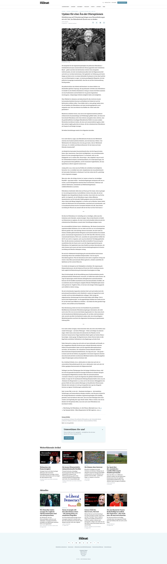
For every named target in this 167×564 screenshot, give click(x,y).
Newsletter (108, 2)
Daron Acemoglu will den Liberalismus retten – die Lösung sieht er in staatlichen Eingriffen (70, 512)
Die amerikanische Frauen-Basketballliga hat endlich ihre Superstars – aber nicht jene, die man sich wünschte (116, 512)
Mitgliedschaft (122, 2)
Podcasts (86, 6)
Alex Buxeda (98, 526)
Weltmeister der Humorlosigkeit (45, 468)
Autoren (99, 6)
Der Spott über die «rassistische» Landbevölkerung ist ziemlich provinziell (114, 470)
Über (104, 6)
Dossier (63, 11)
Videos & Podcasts (44, 465)
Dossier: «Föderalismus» (72, 11)
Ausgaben (114, 2)
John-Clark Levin (53, 525)
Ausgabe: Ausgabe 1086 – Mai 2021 (87, 11)
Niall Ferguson (43, 525)
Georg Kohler (66, 417)
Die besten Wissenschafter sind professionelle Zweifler (71, 468)
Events (92, 6)
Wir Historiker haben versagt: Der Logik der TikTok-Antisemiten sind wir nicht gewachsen (48, 512)
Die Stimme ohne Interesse (93, 467)
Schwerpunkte (65, 6)
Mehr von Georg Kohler (68, 423)
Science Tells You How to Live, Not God (92, 511)
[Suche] (103, 2)
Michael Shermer (89, 526)
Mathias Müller (111, 524)
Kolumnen (79, 6)
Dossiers (73, 6)
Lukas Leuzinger (54, 479)
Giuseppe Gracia (44, 479)
